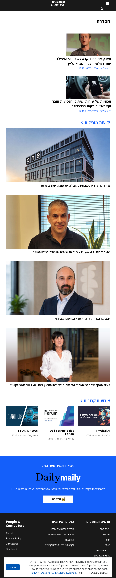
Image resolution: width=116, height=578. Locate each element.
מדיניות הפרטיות (102, 555)
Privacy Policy (13, 538)
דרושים (106, 534)
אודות (107, 539)
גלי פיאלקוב (105, 68)
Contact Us (12, 543)
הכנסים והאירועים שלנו (62, 529)
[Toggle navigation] (106, 3)
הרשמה (56, 499)
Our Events (12, 549)
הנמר (107, 545)
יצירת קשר (105, 529)
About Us (11, 533)
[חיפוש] (102, 9)
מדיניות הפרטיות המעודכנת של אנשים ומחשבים (54, 572)
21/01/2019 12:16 (88, 111)
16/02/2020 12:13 (88, 68)
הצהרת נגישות (103, 550)
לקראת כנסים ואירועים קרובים (59, 545)
